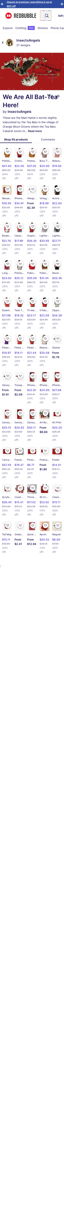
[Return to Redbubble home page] (20, 16)
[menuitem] (8, 28)
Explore (8, 28)
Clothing (24, 28)
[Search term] (46, 15)
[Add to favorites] (51, 96)
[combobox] (45, 15)
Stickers (43, 28)
